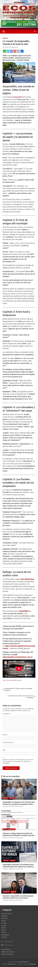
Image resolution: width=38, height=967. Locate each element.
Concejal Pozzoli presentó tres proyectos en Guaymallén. (21, 696)
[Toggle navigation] (3, 32)
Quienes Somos (6, 949)
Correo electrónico (8, 742)
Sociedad (4, 937)
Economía (4, 918)
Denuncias (6, 891)
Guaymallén (17, 97)
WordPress (33, 964)
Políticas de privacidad (7, 952)
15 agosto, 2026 (7, 900)
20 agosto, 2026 (7, 806)
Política (5, 829)
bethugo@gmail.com (8, 945)
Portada (11, 798)
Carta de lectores (6, 913)
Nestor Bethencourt (17, 806)
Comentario (7, 714)
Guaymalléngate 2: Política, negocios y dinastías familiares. (18, 689)
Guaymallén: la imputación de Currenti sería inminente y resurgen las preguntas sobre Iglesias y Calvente (19, 804)
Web (4, 750)
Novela (19, 680)
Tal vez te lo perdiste (11, 776)
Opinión (3, 928)
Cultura (8, 680)
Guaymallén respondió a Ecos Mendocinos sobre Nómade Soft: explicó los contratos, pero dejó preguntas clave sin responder (18, 867)
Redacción (15, 47)
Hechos (5, 38)
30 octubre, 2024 (7, 47)
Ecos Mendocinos (27, 579)
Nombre (5, 735)
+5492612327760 (8, 941)
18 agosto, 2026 (7, 869)
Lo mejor (4, 923)
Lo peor (3, 925)
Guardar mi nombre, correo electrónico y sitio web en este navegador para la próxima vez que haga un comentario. (18, 761)
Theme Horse (12, 964)
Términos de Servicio (7, 954)
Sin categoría (5, 935)
